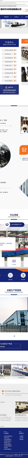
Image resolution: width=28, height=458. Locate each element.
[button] (13, 27)
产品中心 (16, 17)
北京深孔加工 (8, 54)
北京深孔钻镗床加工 (9, 50)
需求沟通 (10, 279)
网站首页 (6, 17)
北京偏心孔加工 (8, 65)
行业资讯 (21, 437)
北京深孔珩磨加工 (9, 69)
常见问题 (21, 439)
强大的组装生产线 (16, 224)
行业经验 (14, 264)
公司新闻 (21, 436)
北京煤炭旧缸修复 (9, 73)
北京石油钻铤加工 (9, 57)
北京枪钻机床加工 (9, 61)
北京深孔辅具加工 (9, 80)
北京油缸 (7, 77)
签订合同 (23, 279)
